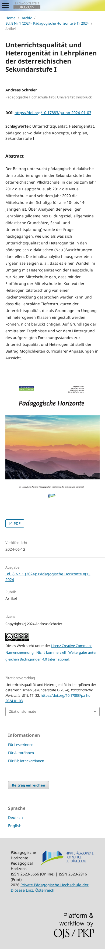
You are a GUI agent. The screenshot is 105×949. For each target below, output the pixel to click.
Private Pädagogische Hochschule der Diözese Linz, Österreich (50, 887)
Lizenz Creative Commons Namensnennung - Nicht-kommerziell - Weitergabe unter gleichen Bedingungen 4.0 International (51, 652)
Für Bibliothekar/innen (26, 760)
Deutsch (15, 817)
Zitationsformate (22, 711)
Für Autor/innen (21, 752)
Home (10, 17)
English (15, 825)
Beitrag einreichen (28, 785)
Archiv (27, 17)
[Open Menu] (5, 5)
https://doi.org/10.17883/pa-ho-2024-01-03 (53, 112)
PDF (16, 523)
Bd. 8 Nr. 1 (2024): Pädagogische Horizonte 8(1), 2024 (47, 23)
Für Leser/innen (20, 744)
